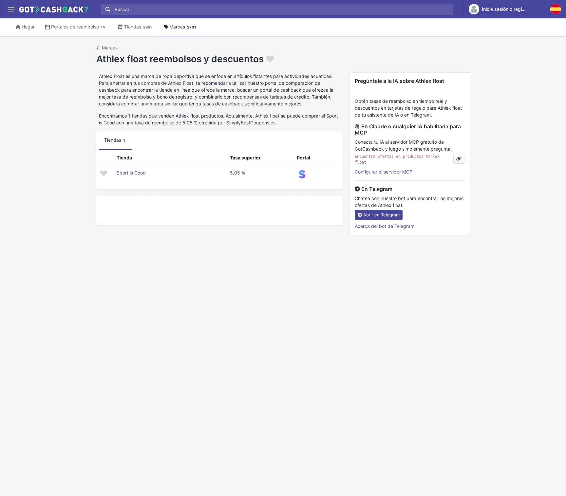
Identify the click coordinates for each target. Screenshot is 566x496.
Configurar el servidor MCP (383, 172)
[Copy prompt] (458, 159)
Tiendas (138, 26)
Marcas (182, 26)
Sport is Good (131, 172)
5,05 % (237, 172)
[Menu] (11, 9)
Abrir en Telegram (381, 214)
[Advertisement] (219, 210)
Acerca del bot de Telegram (384, 226)
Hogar (28, 26)
